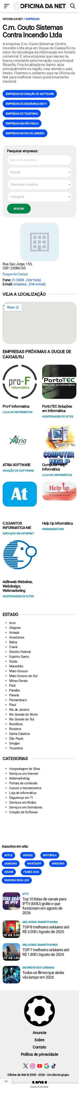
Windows (58, 863)
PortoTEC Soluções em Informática (57, 408)
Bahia (13, 642)
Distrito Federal (20, 652)
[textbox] (39, 172)
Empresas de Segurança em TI (26, 103)
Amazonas (16, 637)
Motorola (50, 855)
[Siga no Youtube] (39, 1066)
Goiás (13, 661)
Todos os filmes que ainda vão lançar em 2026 (43, 974)
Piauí (12, 705)
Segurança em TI (21, 798)
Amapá (14, 633)
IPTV (25, 894)
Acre (12, 623)
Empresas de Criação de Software (30, 93)
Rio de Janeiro (19, 710)
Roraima (15, 729)
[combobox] (39, 172)
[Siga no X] (25, 1066)
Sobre (39, 1040)
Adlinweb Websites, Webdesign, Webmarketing (17, 586)
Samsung (10, 863)
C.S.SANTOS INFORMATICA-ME (17, 525)
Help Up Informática (57, 523)
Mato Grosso (18, 671)
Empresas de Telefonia (22, 113)
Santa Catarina (19, 734)
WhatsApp (34, 863)
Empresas (33, 19)
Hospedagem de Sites (24, 769)
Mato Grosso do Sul (23, 676)
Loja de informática (22, 793)
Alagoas (15, 628)
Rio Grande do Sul (21, 719)
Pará (12, 686)
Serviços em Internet (23, 774)
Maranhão (16, 666)
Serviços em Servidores (25, 807)
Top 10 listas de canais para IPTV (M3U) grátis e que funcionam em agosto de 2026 (44, 906)
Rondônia (15, 724)
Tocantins (16, 748)
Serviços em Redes (22, 802)
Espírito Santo (19, 657)
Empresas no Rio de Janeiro (25, 133)
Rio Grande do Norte (23, 714)
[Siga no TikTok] (53, 1066)
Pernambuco (18, 700)
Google (28, 855)
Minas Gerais (18, 681)
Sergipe (14, 743)
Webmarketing (19, 778)
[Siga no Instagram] (32, 1066)
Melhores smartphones (40, 922)
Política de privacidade (39, 1054)
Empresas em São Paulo (22, 123)
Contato (39, 1047)
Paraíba (14, 690)
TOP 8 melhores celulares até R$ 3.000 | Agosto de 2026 (45, 929)
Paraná (14, 695)
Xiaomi (8, 871)
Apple (8, 855)
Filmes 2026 (31, 871)
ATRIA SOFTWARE (17, 465)
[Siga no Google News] (46, 1066)
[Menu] (7, 6)
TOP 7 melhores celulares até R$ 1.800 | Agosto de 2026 (45, 952)
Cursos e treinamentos (25, 788)
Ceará (13, 647)
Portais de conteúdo (23, 783)
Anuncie (40, 1032)
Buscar (19, 208)
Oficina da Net (13, 19)
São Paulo (16, 739)
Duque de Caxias (15, 274)
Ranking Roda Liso (16, 880)
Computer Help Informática (53, 467)
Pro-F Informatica (16, 406)
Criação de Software (23, 812)
